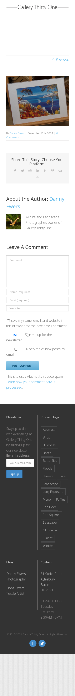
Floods (47, 468)
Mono (47, 499)
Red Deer (49, 507)
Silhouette (50, 530)
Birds (46, 437)
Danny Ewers (17, 133)
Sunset (47, 538)
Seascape (50, 522)
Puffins (60, 499)
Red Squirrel (51, 515)
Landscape (50, 484)
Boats (47, 453)
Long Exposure (53, 492)
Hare (62, 476)
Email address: (18, 455)
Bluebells (49, 445)
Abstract (49, 430)
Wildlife (48, 546)
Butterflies (50, 461)
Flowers (48, 476)
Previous (62, 59)
